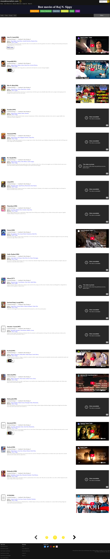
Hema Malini (13, 41)
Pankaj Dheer (22, 354)
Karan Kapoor (34, 185)
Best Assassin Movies (4, 557)
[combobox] (101, 1)
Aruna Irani (20, 450)
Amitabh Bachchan (27, 41)
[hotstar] (11, 48)
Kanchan (27, 113)
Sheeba (19, 161)
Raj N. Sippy (14, 42)
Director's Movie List (17, 3)
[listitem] (34, 11)
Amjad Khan (19, 41)
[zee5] (11, 71)
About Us (30, 3)
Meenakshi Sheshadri (15, 330)
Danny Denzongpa (34, 258)
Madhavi (29, 330)
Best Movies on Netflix (5, 553)
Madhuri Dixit (19, 209)
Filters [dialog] (101, 15)
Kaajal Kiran (13, 306)
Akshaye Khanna (26, 450)
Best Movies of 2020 (4, 548)
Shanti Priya (26, 65)
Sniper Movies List (4, 546)
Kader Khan (33, 450)
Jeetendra (24, 209)
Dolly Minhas (24, 161)
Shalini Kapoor (14, 450)
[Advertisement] (55, 26)
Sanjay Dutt (31, 137)
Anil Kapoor (19, 258)
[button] (11, 39)
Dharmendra (27, 185)
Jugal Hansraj (21, 185)
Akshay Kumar (14, 65)
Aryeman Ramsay (33, 65)
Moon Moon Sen (26, 258)
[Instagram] (56, 546)
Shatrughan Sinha (14, 185)
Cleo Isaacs (20, 499)
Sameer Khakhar (14, 402)
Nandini (19, 113)
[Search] (108, 1)
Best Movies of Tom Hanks (6, 555)
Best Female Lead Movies (5, 550)
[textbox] (101, 1)
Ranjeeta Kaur (34, 41)
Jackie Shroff (13, 258)
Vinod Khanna (21, 282)
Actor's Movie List (8, 3)
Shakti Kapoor (29, 354)
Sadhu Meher (33, 282)
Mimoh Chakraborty (27, 233)
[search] (104, 1)
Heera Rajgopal (21, 137)
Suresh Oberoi (35, 354)
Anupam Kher (19, 475)
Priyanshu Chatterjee (31, 499)
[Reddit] (53, 546)
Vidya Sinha (27, 282)
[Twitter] (47, 546)
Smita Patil (26, 426)
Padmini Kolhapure (28, 306)
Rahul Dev (34, 233)
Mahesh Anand (21, 402)
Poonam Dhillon (20, 306)
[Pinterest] (50, 546)
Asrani (32, 330)
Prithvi (19, 89)
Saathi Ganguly (31, 161)
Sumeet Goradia (14, 499)
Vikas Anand (20, 233)
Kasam (24, 499)
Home (1, 3)
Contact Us (24, 3)
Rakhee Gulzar (21, 65)
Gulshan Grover (29, 378)
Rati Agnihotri (14, 233)
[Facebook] (44, 546)
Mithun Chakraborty (15, 354)
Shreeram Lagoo (14, 282)
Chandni (28, 89)
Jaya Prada (13, 209)
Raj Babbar (13, 475)
